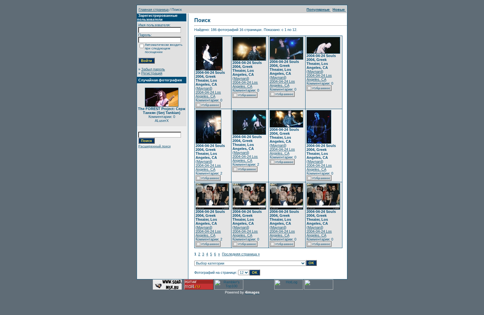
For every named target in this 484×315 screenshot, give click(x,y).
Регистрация (151, 73)
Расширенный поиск (154, 146)
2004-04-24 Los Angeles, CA (208, 94)
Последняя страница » (241, 254)
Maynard (204, 88)
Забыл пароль (153, 69)
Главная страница (154, 10)
